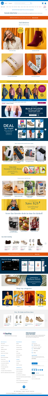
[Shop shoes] (35, 40)
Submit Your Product (4, 353)
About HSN (3, 343)
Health (27, 6)
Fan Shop (32, 6)
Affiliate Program (4, 349)
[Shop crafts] (24, 170)
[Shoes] (29, 299)
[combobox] (23, 3)
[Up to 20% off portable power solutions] (18, 154)
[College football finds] (34, 224)
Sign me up (35, 363)
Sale (37, 6)
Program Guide (19, 347)
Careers (2, 347)
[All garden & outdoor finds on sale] (29, 189)
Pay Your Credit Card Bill (36, 378)
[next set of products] (45, 243)
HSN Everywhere (19, 355)
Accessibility (3, 368)
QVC (14, 391)
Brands (17, 343)
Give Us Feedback (19, 371)
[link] (45, 3)
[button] (36, 3)
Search (30, 3)
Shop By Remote (19, 349)
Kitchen (25, 6)
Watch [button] (6, 3)
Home (12, 6)
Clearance (40, 6)
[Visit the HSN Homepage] (2, 4)
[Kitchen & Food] (40, 299)
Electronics (15, 6)
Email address (34, 358)
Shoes (10, 6)
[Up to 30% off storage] (40, 189)
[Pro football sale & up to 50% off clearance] (14, 225)
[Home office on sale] (40, 154)
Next (45, 129)
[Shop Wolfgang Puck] (24, 17)
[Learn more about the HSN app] (24, 204)
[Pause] (46, 9)
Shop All (42, 259)
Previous (16, 129)
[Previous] (1, 9)
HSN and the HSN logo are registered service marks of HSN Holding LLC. (24, 393)
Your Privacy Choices (4, 361)
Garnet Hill (27, 391)
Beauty (19, 6)
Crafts (30, 6)
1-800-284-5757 (37, 345)
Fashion (7, 6)
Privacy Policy (3, 359)
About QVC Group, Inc (5, 345)
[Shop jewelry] (12, 65)
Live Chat (36, 350)
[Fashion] (7, 299)
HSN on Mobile (18, 345)
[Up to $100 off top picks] (7, 154)
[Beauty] (18, 299)
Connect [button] (10, 3)
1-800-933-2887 (37, 348)
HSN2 (17, 351)
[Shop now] (24, 280)
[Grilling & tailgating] (24, 224)
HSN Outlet (18, 353)
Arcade (17, 363)
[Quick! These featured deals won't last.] (9, 129)
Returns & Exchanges (4, 357)
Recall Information (19, 369)
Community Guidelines (5, 363)
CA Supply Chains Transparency (6, 370)
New (35, 6)
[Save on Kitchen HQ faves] (24, 254)
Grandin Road (32, 391)
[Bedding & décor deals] (18, 189)
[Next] (45, 9)
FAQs (35, 352)
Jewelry (22, 6)
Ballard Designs (18, 391)
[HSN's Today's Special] (24, 94)
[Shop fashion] (12, 40)
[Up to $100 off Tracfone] (29, 154)
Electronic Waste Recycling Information (8, 372)
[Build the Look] (24, 111)
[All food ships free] (7, 189)
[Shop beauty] (35, 65)
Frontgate (23, 391)
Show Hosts (3, 351)
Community (18, 361)
